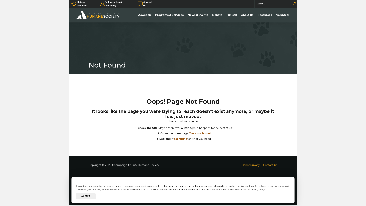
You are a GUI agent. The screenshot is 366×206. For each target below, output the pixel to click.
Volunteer (283, 15)
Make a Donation (82, 4)
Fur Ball (232, 15)
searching (180, 138)
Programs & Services (169, 15)
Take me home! (200, 133)
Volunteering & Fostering (114, 4)
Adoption (144, 15)
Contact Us (147, 4)
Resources (265, 15)
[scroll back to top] (355, 195)
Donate (217, 15)
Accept (85, 196)
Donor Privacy (251, 165)
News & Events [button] (198, 15)
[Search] (294, 3)
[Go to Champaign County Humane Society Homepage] (99, 15)
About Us (247, 15)
